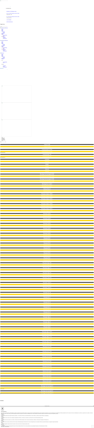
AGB (1, 403)
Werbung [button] (2, 420)
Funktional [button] (2, 414)
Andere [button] (2, 422)
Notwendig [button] (2, 424)
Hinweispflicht (2, 404)
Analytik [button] (2, 418)
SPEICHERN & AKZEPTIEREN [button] (5, 426)
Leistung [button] (2, 416)
